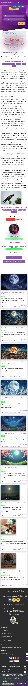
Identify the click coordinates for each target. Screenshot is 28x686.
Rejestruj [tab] (14, 11)
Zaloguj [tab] (14, 8)
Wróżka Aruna (7, 550)
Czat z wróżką (4, 630)
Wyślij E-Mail (9, 261)
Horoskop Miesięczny (6, 633)
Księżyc (3, 296)
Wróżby (20, 604)
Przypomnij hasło (10, 21)
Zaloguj (21, 23)
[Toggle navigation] (25, 3)
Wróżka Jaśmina (7, 585)
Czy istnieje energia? (7, 537)
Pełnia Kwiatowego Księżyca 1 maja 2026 (13, 433)
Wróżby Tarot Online (6, 2)
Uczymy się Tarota (5, 575)
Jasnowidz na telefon (6, 640)
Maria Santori (18, 57)
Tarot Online (6, 604)
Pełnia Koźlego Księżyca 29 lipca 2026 (12, 328)
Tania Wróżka (4, 639)
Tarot (23, 604)
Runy (2, 642)
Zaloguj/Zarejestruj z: (17, 6)
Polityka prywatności (6, 653)
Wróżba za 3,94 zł (19, 261)
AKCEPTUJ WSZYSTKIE (21, 683)
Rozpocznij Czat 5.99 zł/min (14, 257)
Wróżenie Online (5, 627)
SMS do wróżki (4, 644)
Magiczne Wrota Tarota (6, 636)
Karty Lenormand (13, 604)
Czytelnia (4, 539)
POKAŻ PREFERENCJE (8, 683)
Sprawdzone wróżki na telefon (14, 606)
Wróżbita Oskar (7, 306)
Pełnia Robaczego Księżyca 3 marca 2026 (13, 503)
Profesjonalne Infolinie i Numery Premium (11, 647)
